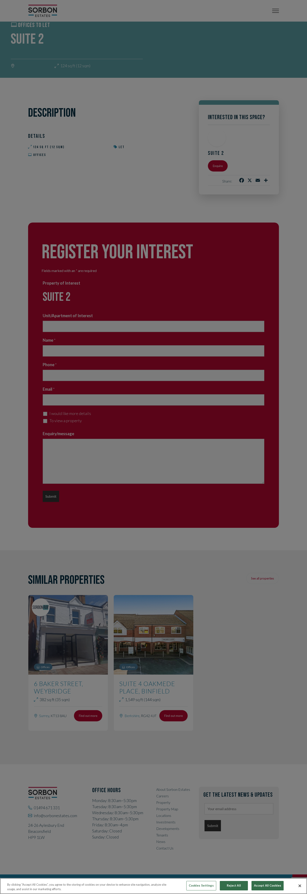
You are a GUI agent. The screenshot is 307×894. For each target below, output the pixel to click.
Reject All (234, 885)
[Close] (300, 886)
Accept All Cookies (267, 885)
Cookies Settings (201, 885)
